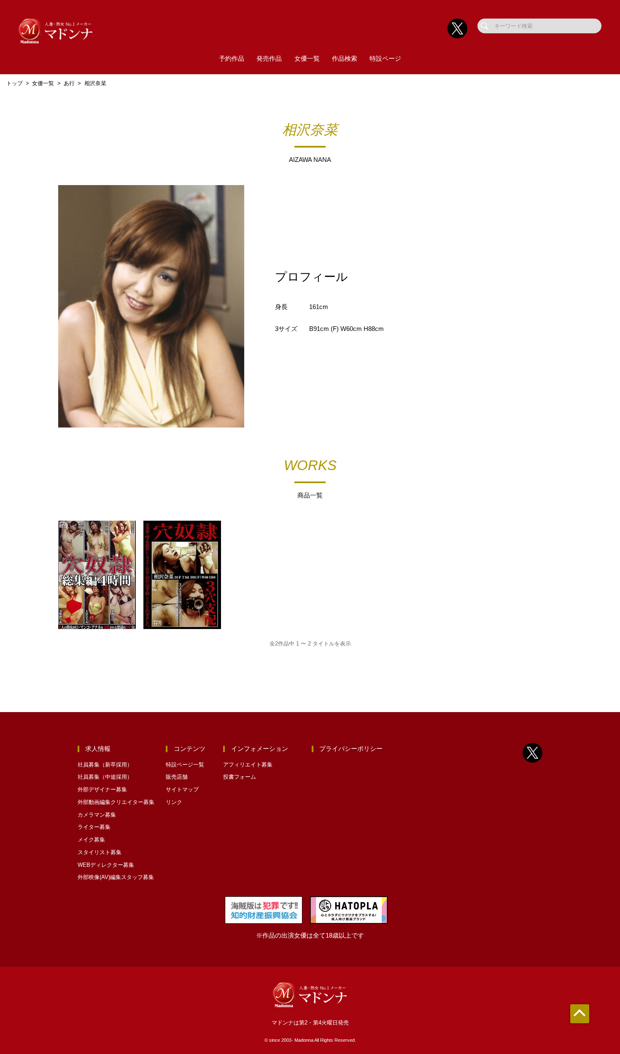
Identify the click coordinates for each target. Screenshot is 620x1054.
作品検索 (344, 58)
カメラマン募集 (97, 815)
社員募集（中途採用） (105, 777)
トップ (14, 83)
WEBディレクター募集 (106, 865)
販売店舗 (177, 777)
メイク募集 (91, 839)
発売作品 (269, 58)
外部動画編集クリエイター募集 (116, 802)
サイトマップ (182, 789)
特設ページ (385, 58)
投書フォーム (239, 777)
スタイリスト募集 (99, 852)
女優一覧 (307, 58)
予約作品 (231, 58)
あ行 (69, 83)
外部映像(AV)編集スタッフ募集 (116, 877)
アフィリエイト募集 (247, 764)
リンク (174, 802)
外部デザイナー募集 (102, 789)
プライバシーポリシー (351, 748)
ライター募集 (94, 827)
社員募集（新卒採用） (105, 764)
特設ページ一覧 (185, 764)
